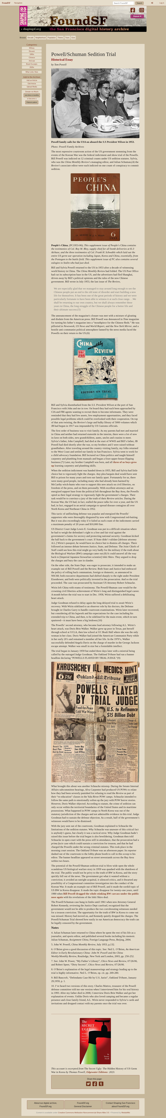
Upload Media (32, 87)
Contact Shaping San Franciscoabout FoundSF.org (120, 1105)
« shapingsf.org (31, 29)
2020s (32, 67)
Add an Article (32, 80)
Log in (162, 3)
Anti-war (32, 61)
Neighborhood (40, 38)
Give (73, 38)
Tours (67, 38)
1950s (32, 54)
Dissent (32, 51)
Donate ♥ (137, 16)
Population (52, 38)
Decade (30, 38)
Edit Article (32, 84)
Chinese (32, 58)
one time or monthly (32, 95)
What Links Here (32, 72)
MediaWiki (126, 1113)
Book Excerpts (31, 64)
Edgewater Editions (97, 1072)
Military (31, 48)
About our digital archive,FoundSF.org (45, 1105)
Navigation (18, 3)
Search (139, 3)
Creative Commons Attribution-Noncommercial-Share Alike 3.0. (84, 1113)
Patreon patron (32, 102)
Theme (60, 38)
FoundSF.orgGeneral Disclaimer (83, 1105)
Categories (31, 45)
